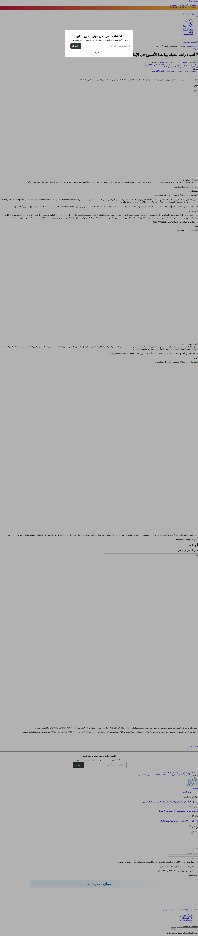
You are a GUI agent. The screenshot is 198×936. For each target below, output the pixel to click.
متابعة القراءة (99, 52)
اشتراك (75, 46)
